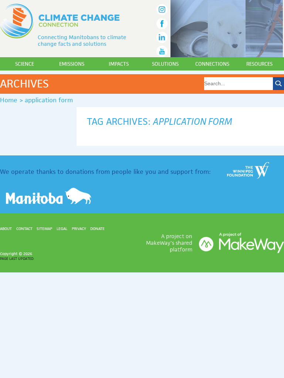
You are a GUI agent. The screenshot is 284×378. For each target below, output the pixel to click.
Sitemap (44, 228)
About (6, 228)
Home (8, 100)
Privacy (79, 228)
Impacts (119, 64)
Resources (259, 64)
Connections (212, 64)
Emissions (71, 64)
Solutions (165, 64)
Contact (24, 228)
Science (24, 64)
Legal (62, 228)
